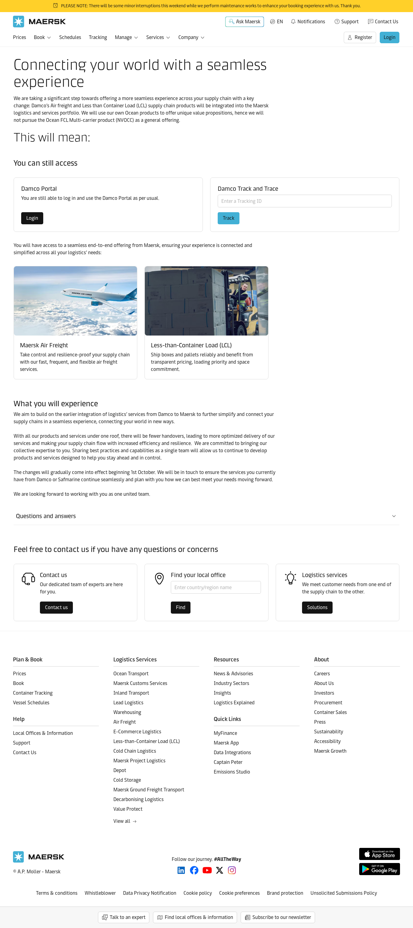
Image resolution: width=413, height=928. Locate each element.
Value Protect (127, 809)
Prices (19, 37)
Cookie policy (198, 893)
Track (228, 218)
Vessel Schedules (31, 703)
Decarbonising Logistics (138, 799)
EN (280, 21)
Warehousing (127, 712)
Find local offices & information (199, 917)
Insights (222, 693)
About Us (324, 683)
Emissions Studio (232, 772)
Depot (119, 770)
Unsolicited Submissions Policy (344, 893)
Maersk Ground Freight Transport (148, 790)
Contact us (56, 607)
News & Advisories (233, 674)
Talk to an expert (127, 917)
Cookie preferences (239, 893)
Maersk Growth (330, 751)
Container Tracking (33, 693)
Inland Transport (131, 693)
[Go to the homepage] (38, 861)
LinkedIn (181, 870)
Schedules (70, 37)
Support (350, 21)
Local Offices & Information (43, 733)
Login (389, 37)
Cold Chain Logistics (134, 751)
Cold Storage (127, 780)
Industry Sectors (231, 683)
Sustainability (328, 732)
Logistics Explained (234, 703)
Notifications (307, 20)
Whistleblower (100, 893)
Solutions (317, 607)
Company (188, 37)
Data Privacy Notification (149, 893)
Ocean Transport (130, 674)
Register (363, 37)
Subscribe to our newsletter (281, 917)
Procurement (328, 703)
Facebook (194, 870)
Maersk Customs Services (140, 683)
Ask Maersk (248, 21)
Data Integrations (232, 752)
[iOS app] (379, 854)
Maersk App (226, 743)
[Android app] (379, 869)
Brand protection (285, 893)
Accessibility (327, 741)
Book (39, 37)
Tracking (98, 37)
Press (320, 722)
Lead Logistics (128, 703)
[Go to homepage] (39, 22)
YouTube (207, 870)
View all (121, 821)
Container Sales (330, 712)
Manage (123, 37)
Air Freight (124, 722)
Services (155, 37)
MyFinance (225, 733)
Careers (322, 674)
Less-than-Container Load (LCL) (146, 741)
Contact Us (386, 21)
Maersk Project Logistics (139, 761)
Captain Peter (228, 762)
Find (180, 607)
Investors (324, 693)
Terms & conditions (56, 893)
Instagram (232, 870)
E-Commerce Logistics (137, 732)
